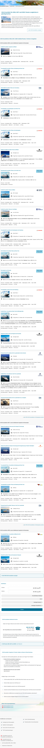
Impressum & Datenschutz (7, 745)
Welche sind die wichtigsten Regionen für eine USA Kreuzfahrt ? (16, 696)
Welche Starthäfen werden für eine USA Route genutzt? (14, 686)
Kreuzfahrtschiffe (7, 742)
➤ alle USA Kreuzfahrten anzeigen (34, 30)
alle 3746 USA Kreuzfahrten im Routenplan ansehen (34, 417)
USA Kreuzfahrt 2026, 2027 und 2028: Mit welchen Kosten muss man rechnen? (19, 679)
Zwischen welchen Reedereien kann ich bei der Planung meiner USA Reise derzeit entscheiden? (22, 689)
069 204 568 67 (7, 671)
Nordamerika (12, 6)
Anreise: (3, 587)
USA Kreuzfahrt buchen (19, 6)
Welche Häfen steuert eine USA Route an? (12, 682)
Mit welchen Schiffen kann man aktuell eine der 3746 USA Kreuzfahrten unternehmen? (20, 693)
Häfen (15, 742)
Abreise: (3, 591)
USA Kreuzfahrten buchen (8, 707)
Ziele (12, 742)
